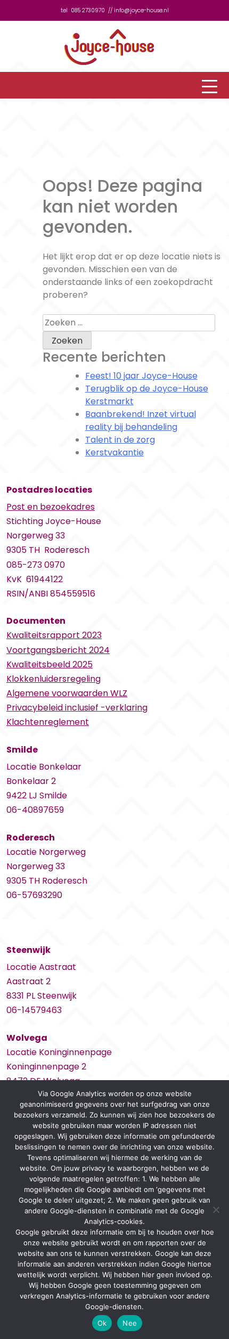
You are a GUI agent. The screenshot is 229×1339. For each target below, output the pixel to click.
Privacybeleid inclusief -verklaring (77, 707)
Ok (102, 1323)
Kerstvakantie (114, 452)
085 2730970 (88, 10)
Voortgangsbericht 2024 (58, 650)
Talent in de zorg (120, 440)
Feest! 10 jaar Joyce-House (141, 376)
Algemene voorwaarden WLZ (66, 693)
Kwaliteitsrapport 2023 (54, 635)
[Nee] (215, 1209)
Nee (129, 1323)
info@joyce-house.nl (141, 10)
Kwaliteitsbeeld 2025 (49, 664)
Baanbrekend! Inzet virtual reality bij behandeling (140, 420)
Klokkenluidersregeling (53, 679)
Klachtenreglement (47, 722)
